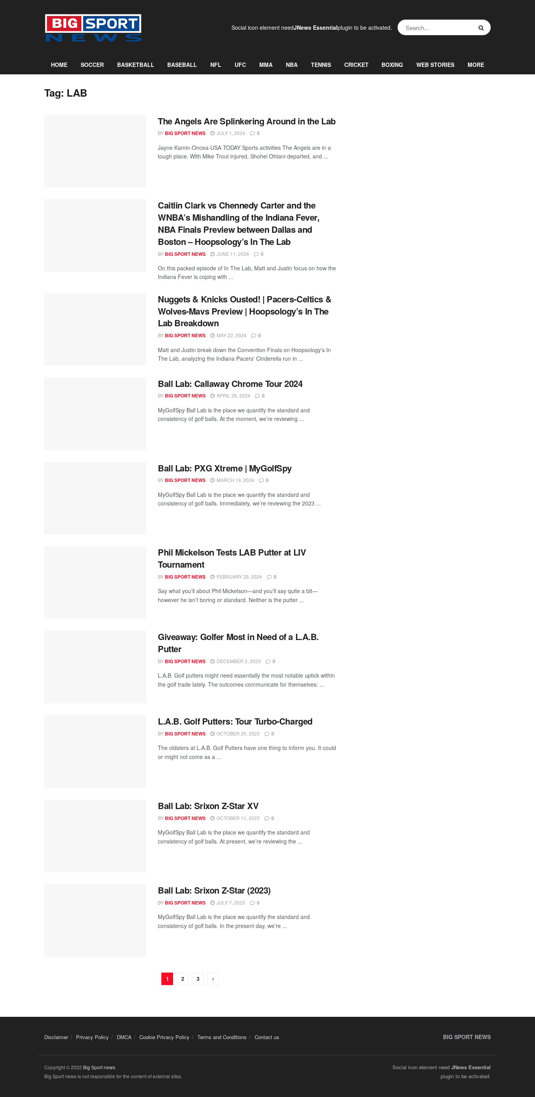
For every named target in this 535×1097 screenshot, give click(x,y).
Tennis (321, 64)
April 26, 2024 (232, 395)
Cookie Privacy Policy (164, 1037)
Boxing (392, 64)
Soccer (92, 64)
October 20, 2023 (237, 733)
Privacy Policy (92, 1037)
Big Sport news (99, 1067)
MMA (266, 64)
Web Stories (435, 64)
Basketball (135, 64)
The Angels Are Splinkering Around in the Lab (247, 121)
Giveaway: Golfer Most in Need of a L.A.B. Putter (238, 642)
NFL (215, 64)
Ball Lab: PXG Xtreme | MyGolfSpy (225, 468)
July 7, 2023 (230, 902)
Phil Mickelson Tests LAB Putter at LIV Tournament (232, 558)
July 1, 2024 (230, 132)
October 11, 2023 (237, 818)
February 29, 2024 (238, 576)
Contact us (267, 1037)
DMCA (124, 1037)
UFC (240, 64)
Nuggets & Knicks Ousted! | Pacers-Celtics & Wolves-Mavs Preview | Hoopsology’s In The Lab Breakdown (244, 311)
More (476, 64)
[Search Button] (483, 27)
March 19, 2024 (234, 480)
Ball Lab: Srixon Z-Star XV (208, 805)
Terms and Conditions (222, 1037)
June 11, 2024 (232, 253)
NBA (292, 64)
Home (59, 64)
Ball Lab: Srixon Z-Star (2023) (214, 890)
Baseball (182, 64)
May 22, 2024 (230, 335)
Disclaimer (56, 1037)
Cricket (356, 64)
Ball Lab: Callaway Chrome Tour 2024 (230, 383)
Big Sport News (185, 133)
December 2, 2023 (238, 661)
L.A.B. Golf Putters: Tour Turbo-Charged (235, 721)
